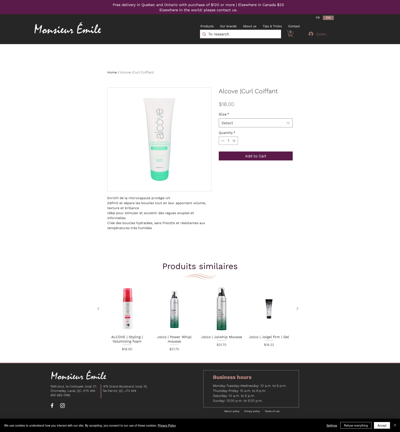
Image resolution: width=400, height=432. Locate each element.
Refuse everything (356, 425)
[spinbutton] (228, 141)
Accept (382, 425)
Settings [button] (331, 425)
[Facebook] (52, 405)
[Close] (395, 425)
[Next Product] (297, 308)
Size (224, 114)
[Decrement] (222, 141)
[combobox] (256, 122)
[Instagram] (62, 405)
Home (112, 72)
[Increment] (234, 141)
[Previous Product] (98, 308)
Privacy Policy (167, 425)
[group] (198, 319)
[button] (290, 33)
